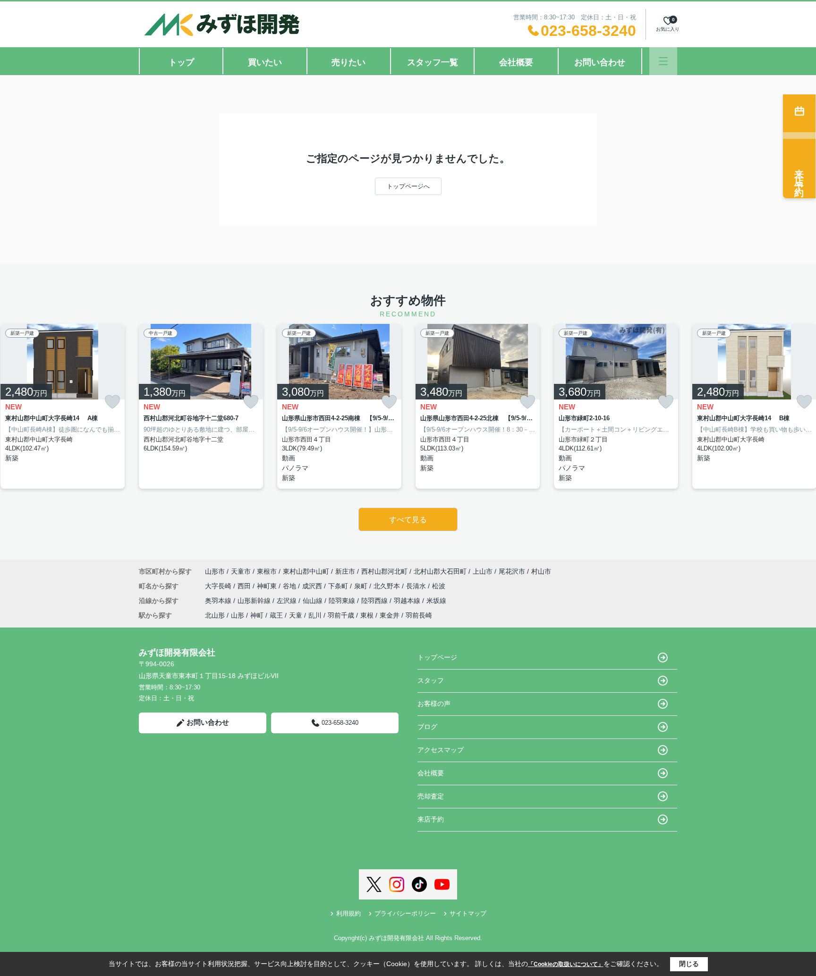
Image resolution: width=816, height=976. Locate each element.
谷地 (290, 586)
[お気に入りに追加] (112, 402)
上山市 (483, 571)
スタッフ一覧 (432, 62)
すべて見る (408, 520)
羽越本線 (408, 600)
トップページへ (408, 186)
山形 (237, 615)
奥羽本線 (219, 600)
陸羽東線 (343, 600)
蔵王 (276, 615)
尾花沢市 (512, 571)
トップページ (437, 657)
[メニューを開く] (663, 61)
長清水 (417, 586)
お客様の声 (433, 703)
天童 (295, 615)
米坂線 (436, 600)
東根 (367, 615)
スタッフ (430, 680)
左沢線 (287, 600)
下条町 (339, 586)
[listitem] (201, 406)
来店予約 (430, 819)
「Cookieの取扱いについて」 (566, 964)
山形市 (215, 571)
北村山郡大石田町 (440, 571)
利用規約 (348, 913)
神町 (257, 615)
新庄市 (345, 571)
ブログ (427, 726)
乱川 (315, 615)
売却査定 (430, 796)
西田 (245, 586)
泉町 (361, 586)
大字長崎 (219, 586)
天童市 (241, 571)
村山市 (541, 571)
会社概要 (516, 62)
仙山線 (313, 600)
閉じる (689, 964)
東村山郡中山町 (306, 571)
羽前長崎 (419, 615)
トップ (181, 62)
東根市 (267, 571)
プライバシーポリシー (405, 913)
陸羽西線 (375, 600)
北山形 (215, 615)
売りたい (349, 62)
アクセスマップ (440, 750)
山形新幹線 (255, 600)
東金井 (390, 615)
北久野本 (388, 586)
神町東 (268, 586)
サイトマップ (468, 913)
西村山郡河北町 (384, 571)
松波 (438, 586)
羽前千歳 (341, 615)
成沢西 (313, 586)
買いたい (265, 62)
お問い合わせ (599, 62)
